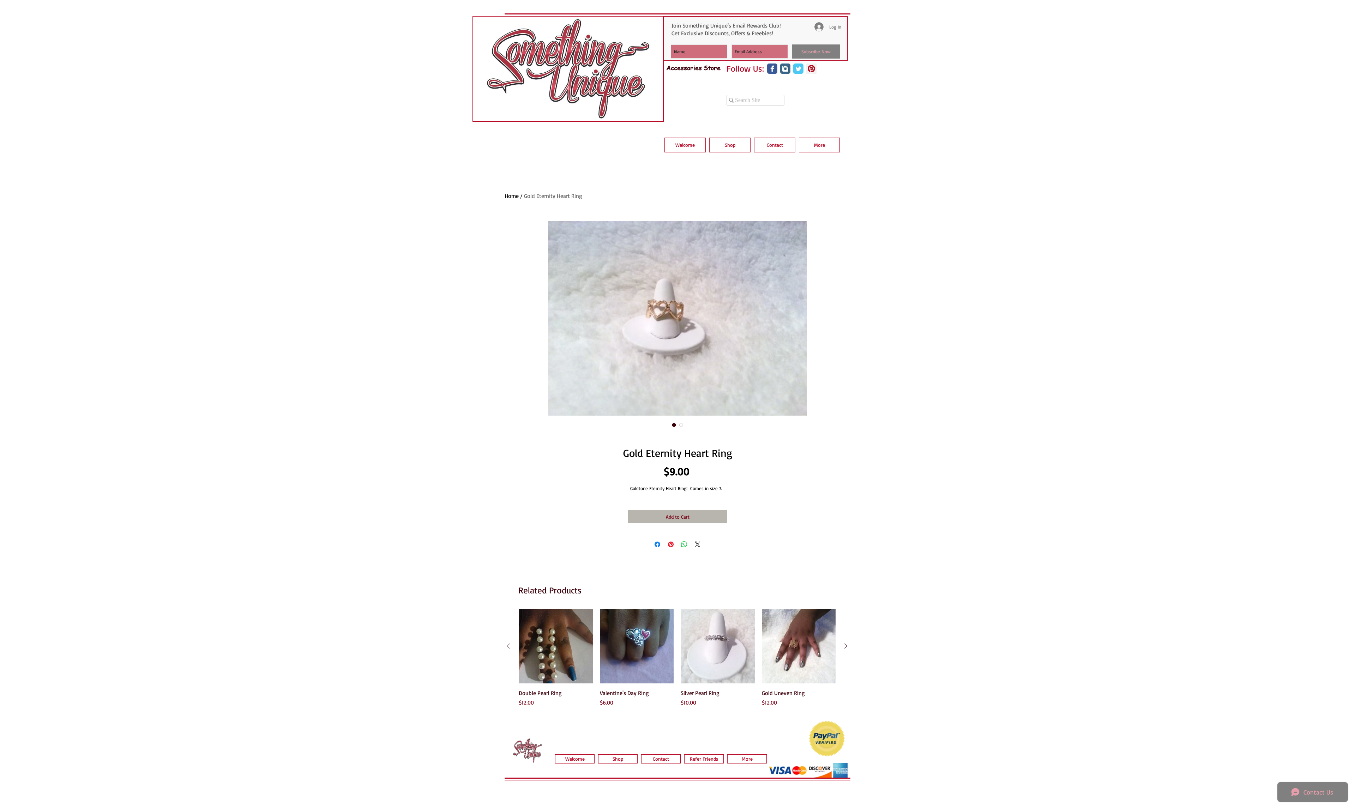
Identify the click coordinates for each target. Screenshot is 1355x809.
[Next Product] (846, 646)
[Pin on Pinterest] (671, 544)
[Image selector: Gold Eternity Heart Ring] (674, 424)
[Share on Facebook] (657, 544)
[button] (730, 145)
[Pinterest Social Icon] (811, 69)
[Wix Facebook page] (772, 69)
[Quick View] (556, 646)
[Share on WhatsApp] (684, 544)
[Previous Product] (508, 646)
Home (512, 195)
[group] (677, 662)
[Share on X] (697, 544)
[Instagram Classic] (785, 69)
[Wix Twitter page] (798, 69)
